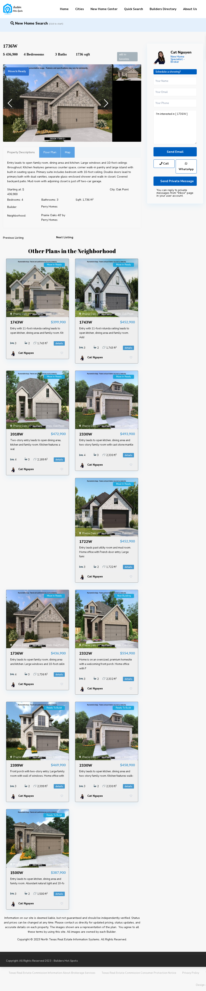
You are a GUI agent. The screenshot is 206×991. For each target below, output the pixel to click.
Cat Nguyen (181, 52)
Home (64, 9)
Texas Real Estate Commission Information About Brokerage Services (51, 973)
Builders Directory (163, 9)
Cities (79, 9)
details (59, 343)
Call (165, 163)
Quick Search (133, 9)
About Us (190, 9)
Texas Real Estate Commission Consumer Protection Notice (138, 973)
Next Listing (64, 237)
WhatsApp (186, 169)
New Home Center (104, 9)
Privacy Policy (190, 973)
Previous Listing (13, 238)
